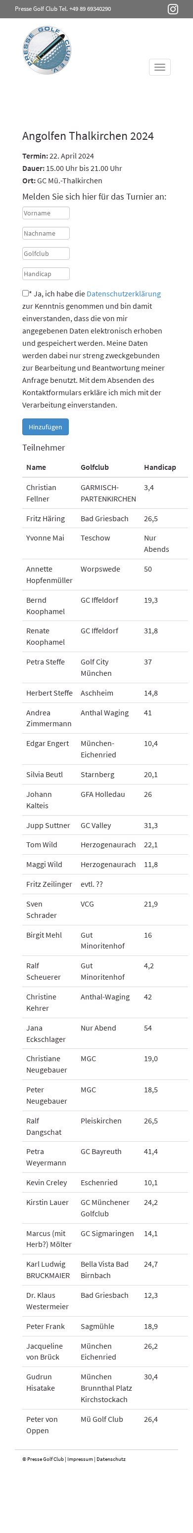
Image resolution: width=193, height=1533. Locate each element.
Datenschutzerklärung (124, 293)
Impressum (80, 1458)
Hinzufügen (45, 426)
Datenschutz (111, 1458)
